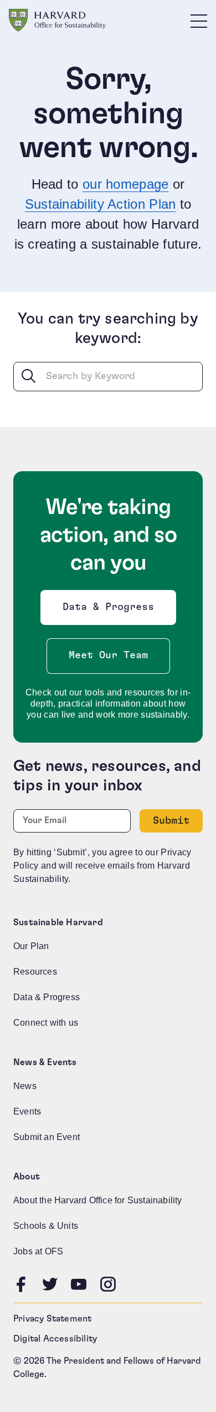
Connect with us (45, 1022)
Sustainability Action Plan (100, 203)
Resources (35, 971)
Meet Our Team (108, 655)
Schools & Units (45, 1226)
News (25, 1086)
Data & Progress (111, 610)
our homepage (126, 183)
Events (27, 1111)
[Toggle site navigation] (199, 20)
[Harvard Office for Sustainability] (57, 20)
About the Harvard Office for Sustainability (97, 1200)
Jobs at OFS (38, 1251)
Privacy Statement (52, 1318)
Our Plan (31, 946)
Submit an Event (46, 1137)
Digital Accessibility (55, 1338)
